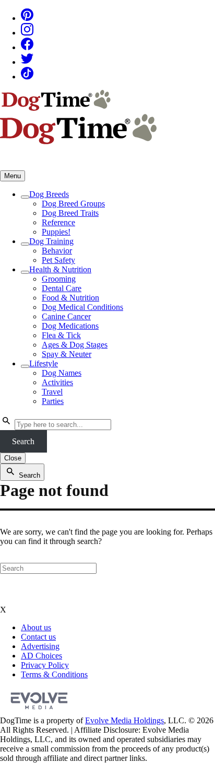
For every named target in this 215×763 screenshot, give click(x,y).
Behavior (57, 250)
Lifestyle (43, 363)
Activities (57, 382)
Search (23, 441)
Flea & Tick (61, 335)
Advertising (40, 646)
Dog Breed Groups (73, 203)
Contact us (38, 636)
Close (12, 458)
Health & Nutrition (60, 269)
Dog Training (51, 241)
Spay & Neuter (66, 354)
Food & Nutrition (70, 297)
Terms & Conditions (54, 674)
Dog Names (61, 372)
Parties (53, 401)
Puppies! (56, 231)
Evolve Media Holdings (124, 720)
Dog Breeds (49, 194)
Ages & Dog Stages (75, 344)
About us (36, 627)
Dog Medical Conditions (82, 307)
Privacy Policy (45, 665)
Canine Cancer (66, 316)
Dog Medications (70, 325)
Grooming (59, 278)
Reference (58, 222)
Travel (52, 391)
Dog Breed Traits (70, 213)
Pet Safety (58, 260)
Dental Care (61, 288)
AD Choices (41, 655)
